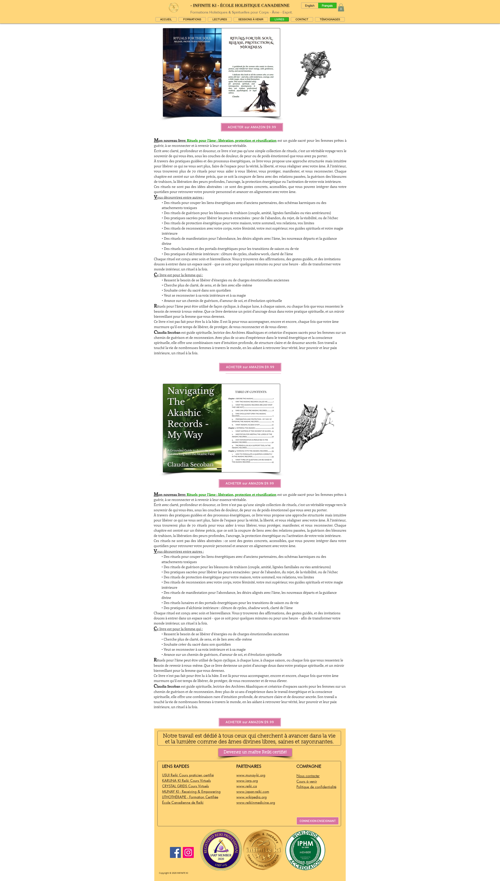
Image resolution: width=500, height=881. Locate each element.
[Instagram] (188, 852)
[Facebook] (175, 852)
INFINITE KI (182, 872)
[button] (341, 8)
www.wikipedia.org (251, 797)
